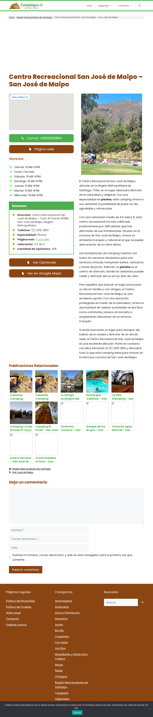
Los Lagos (61, 642)
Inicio (89, 5)
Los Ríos (60, 648)
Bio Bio (59, 630)
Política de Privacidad (20, 601)
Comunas (123, 5)
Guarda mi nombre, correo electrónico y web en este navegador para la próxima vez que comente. (72, 557)
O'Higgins (61, 676)
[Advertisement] (76, 46)
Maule (59, 665)
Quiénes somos (16, 625)
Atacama (61, 619)
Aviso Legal (13, 613)
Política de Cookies (18, 607)
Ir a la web (42, 239)
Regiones (103, 5)
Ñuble (58, 670)
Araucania (62, 607)
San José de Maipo (22, 472)
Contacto (12, 619)
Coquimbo (62, 636)
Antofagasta (63, 601)
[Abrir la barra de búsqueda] (139, 5)
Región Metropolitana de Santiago (34, 17)
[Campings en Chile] (26, 5)
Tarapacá (61, 693)
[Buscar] (142, 602)
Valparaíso (62, 699)
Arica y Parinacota (67, 613)
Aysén (59, 625)
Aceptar (77, 712)
